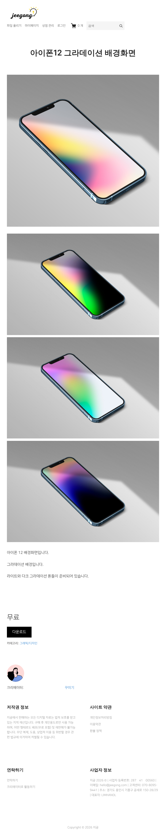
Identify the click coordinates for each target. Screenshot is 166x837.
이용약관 (95, 724)
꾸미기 (69, 688)
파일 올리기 (14, 25)
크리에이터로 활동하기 (21, 787)
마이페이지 (32, 25)
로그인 (61, 25)
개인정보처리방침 (101, 717)
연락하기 (12, 780)
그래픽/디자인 (28, 643)
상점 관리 (48, 25)
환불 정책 (96, 731)
